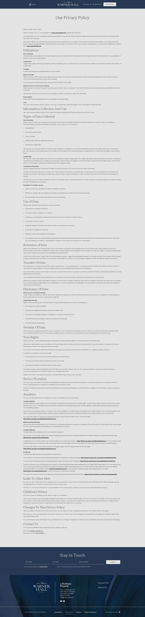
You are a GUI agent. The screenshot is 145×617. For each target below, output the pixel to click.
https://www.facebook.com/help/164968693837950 (98, 457)
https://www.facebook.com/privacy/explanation (100, 474)
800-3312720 (40, 533)
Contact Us (103, 583)
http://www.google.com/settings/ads (36, 437)
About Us (102, 587)
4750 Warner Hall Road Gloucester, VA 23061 (67, 592)
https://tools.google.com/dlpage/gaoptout (91, 441)
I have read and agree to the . (37, 566)
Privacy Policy (44, 566)
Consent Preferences (90, 612)
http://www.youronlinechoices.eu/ (34, 471)
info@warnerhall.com (36, 531)
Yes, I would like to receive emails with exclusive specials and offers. (75, 566)
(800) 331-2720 (98, 4)
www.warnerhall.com (59, 33)
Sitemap (78, 612)
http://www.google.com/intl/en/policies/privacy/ (39, 419)
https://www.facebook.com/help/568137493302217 (97, 461)
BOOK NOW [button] (110, 4)
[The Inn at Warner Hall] (41, 587)
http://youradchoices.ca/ (58, 469)
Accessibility (58, 612)
